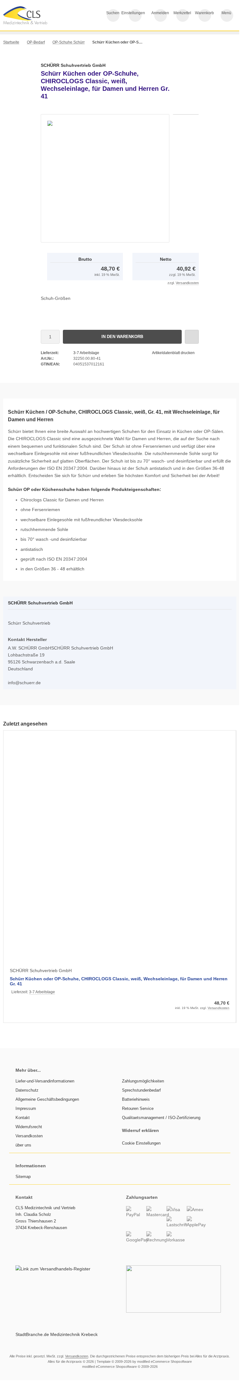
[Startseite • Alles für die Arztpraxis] (34, 22)
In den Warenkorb (122, 336)
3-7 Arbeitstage (86, 353)
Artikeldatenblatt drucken (173, 353)
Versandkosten (187, 283)
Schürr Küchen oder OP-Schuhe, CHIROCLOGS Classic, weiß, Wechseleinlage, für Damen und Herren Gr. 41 (119, 981)
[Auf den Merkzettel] (191, 336)
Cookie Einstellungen (141, 1143)
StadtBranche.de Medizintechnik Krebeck (56, 1334)
